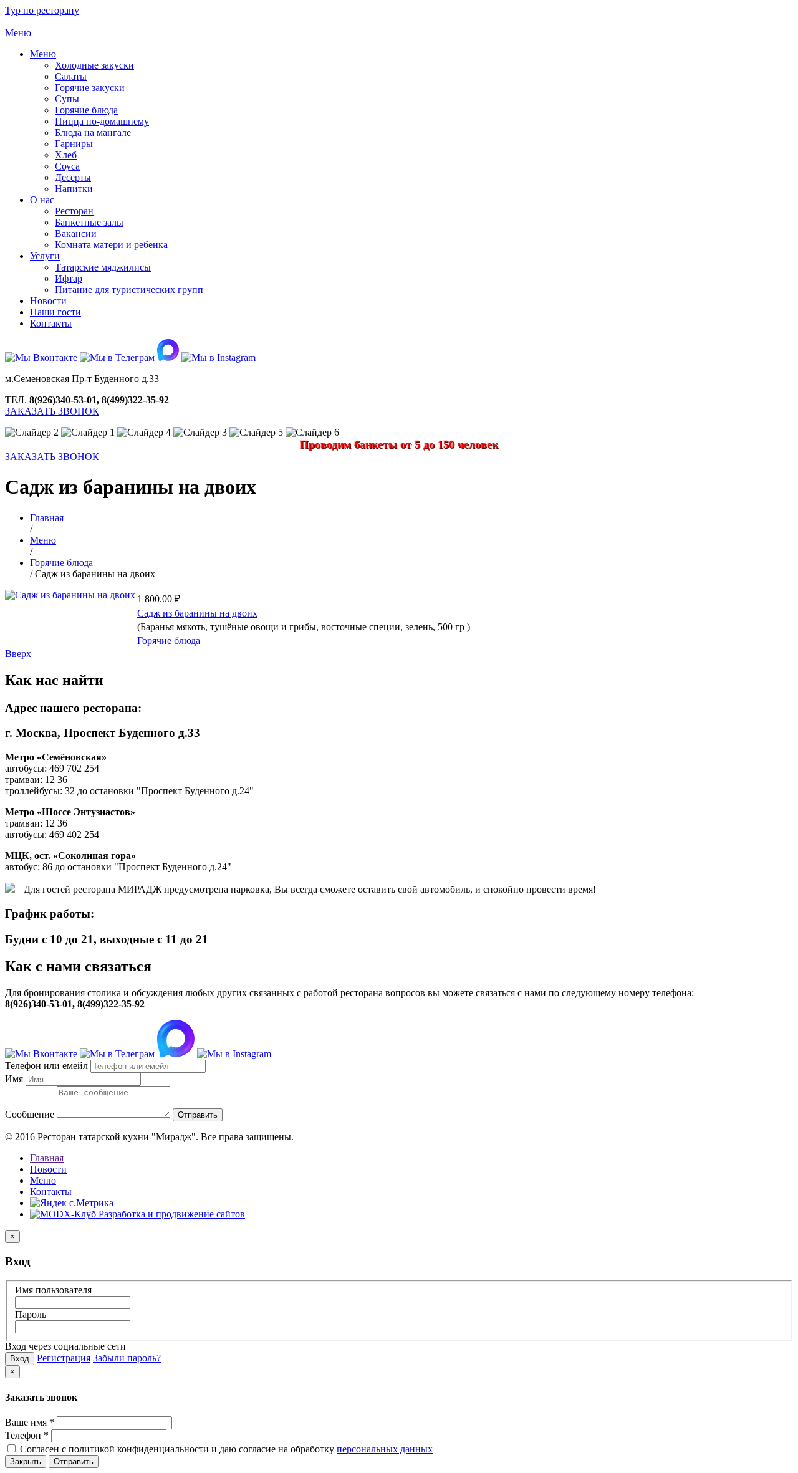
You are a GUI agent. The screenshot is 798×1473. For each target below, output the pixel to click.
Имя (14, 1078)
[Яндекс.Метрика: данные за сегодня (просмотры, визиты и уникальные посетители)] (71, 1203)
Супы (67, 99)
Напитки (74, 188)
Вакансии (76, 233)
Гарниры (74, 143)
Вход (19, 1358)
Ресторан (74, 211)
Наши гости (55, 312)
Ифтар (68, 278)
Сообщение (29, 1114)
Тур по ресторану (42, 10)
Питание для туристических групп (129, 289)
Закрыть (25, 1461)
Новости (48, 300)
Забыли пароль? (127, 1358)
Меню (43, 54)
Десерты (73, 177)
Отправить (74, 1461)
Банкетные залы (89, 222)
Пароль (30, 1314)
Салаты (71, 76)
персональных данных (385, 1449)
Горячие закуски (90, 87)
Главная (47, 1158)
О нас (42, 199)
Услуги (45, 256)
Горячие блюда (86, 110)
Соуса (67, 166)
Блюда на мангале (93, 132)
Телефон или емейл (46, 1065)
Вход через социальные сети (65, 1346)
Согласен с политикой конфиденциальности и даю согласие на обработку (225, 1449)
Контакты (51, 323)
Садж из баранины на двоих (197, 613)
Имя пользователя (53, 1290)
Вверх (18, 653)
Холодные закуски (94, 65)
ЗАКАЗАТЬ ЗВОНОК (52, 411)
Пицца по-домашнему (102, 121)
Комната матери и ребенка (111, 244)
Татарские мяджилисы (103, 267)
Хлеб (66, 155)
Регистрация (63, 1358)
